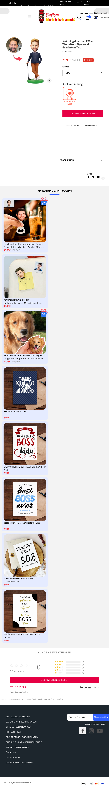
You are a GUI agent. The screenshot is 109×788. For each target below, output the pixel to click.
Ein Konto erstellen (101, 13)
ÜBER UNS (11, 752)
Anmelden (84, 13)
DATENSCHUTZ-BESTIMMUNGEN (21, 721)
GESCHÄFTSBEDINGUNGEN (18, 726)
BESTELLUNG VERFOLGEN (18, 716)
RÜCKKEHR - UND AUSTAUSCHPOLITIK (24, 742)
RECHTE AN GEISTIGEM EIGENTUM (22, 737)
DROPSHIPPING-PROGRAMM (19, 762)
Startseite (5, 699)
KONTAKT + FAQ (13, 732)
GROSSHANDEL (13, 757)
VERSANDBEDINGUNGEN (17, 747)
